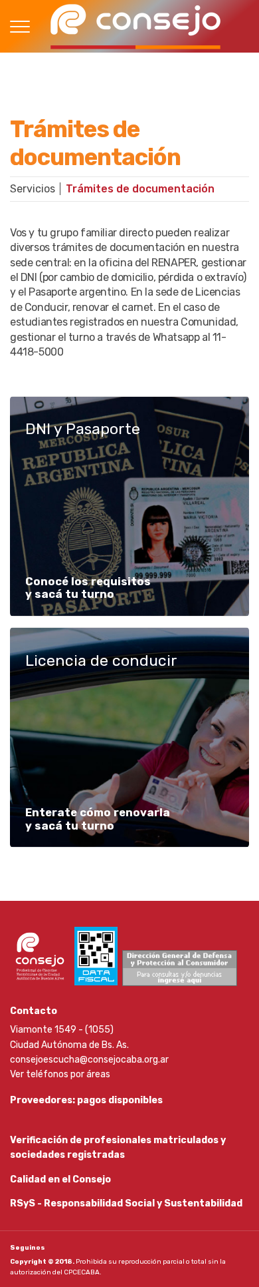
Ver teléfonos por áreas (60, 1074)
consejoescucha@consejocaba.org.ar (89, 1059)
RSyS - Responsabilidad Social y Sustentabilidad (126, 1203)
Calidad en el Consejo (60, 1179)
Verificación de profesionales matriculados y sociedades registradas (118, 1147)
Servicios (32, 188)
